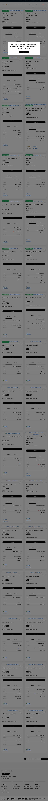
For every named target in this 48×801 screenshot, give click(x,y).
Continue (24, 52)
